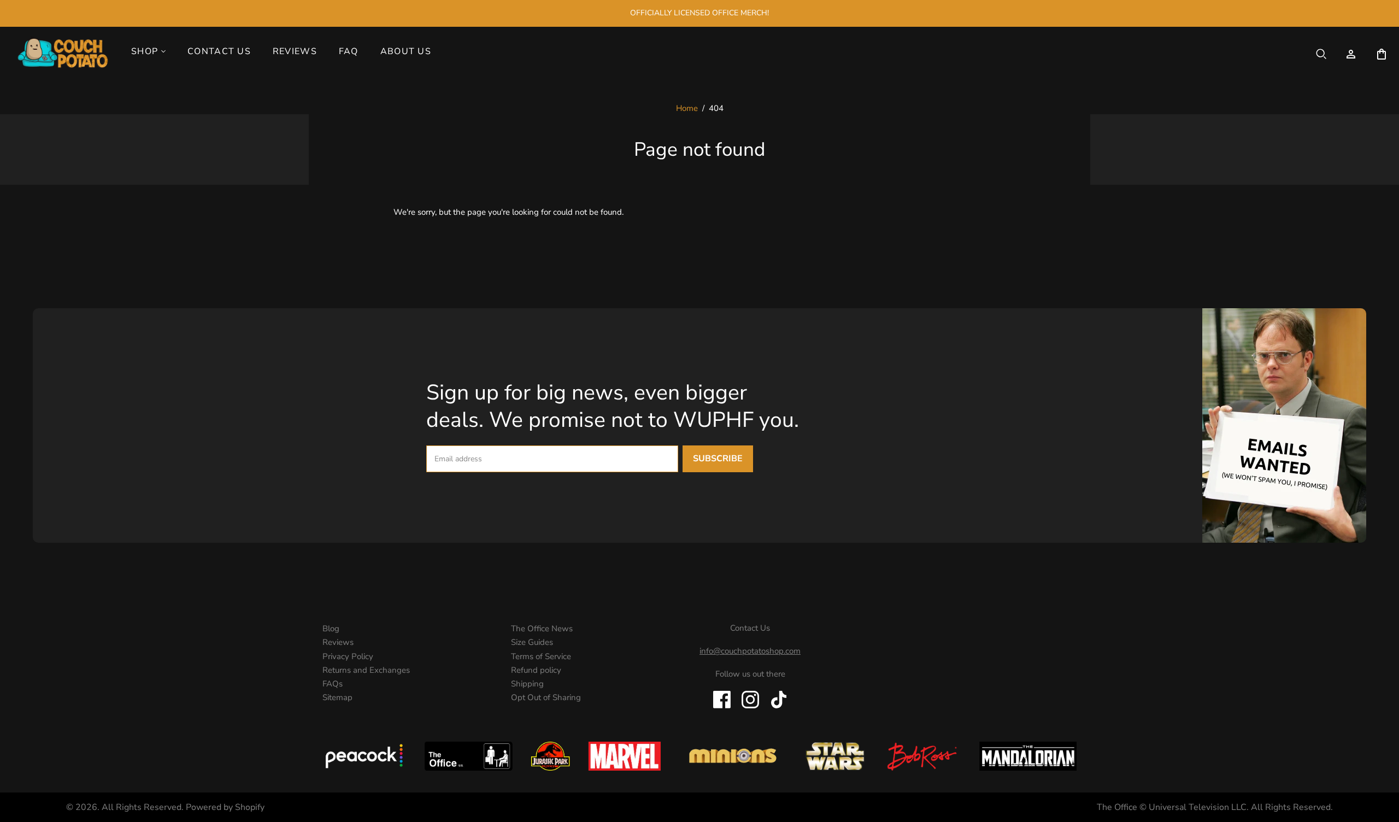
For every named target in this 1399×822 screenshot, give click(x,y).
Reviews (295, 51)
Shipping (527, 683)
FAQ (348, 51)
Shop (144, 51)
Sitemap (337, 697)
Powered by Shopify (225, 807)
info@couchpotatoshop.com (750, 650)
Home (687, 108)
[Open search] (1321, 54)
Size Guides (532, 642)
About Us (405, 51)
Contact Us (219, 51)
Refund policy (536, 670)
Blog (330, 628)
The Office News (542, 628)
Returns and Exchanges (366, 670)
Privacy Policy (347, 656)
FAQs (332, 683)
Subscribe (718, 459)
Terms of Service (541, 656)
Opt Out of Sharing (546, 697)
